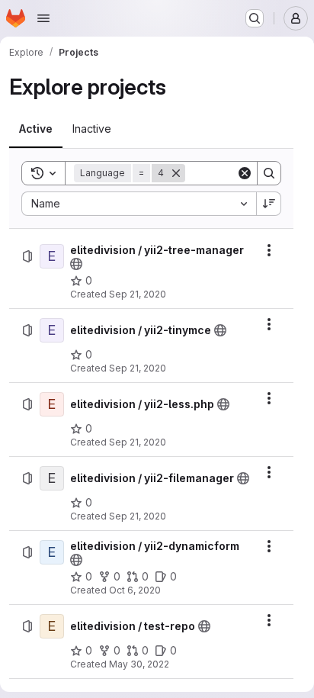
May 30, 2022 (139, 664)
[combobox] (138, 203)
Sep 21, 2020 (137, 294)
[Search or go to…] (254, 18)
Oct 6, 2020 (135, 590)
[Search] (269, 173)
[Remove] (176, 173)
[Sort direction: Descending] (269, 203)
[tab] (35, 129)
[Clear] (245, 173)
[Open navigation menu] (43, 18)
